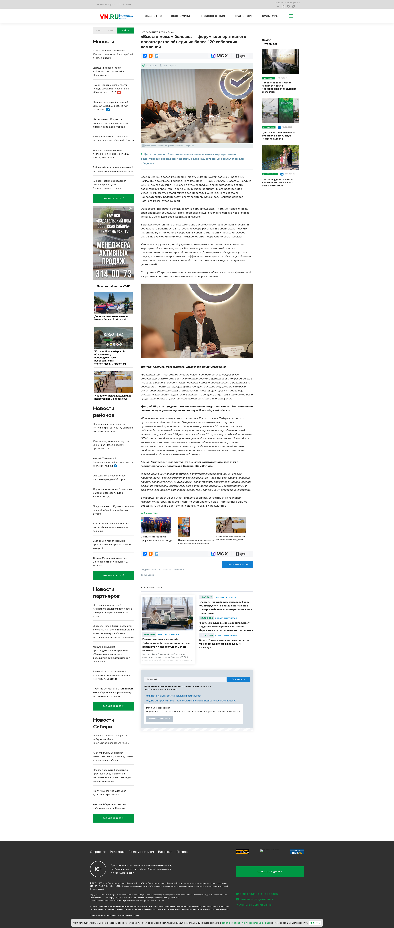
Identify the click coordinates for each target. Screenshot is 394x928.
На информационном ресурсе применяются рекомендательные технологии (124, 906)
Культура (270, 16)
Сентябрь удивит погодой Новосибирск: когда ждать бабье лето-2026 (278, 182)
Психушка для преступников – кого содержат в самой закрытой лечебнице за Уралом (190, 700)
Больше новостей (113, 198)
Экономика (180, 16)
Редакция (117, 852)
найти (125, 30)
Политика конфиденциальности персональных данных (114, 915)
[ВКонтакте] (145, 56)
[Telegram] (156, 56)
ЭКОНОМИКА (268, 127)
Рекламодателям (141, 852)
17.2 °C (117, 4)
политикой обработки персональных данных (246, 923)
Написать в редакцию (270, 872)
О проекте (98, 852)
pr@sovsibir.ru (133, 901)
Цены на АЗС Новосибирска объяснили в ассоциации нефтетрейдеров (278, 135)
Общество (153, 16)
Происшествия (212, 16)
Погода (182, 852)
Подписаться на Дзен (159, 719)
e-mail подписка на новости (259, 894)
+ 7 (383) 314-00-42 (128, 898)
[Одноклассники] (151, 56)
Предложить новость (237, 564)
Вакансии (165, 852)
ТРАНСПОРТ (268, 78)
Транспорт (243, 16)
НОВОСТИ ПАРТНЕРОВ (168, 635)
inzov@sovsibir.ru (171, 898)
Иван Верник (169, 65)
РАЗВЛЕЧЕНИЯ (270, 174)
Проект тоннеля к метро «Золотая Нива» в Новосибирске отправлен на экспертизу (279, 87)
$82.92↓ (127, 4)
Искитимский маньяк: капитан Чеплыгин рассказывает (172, 695)
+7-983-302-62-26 (156, 901)
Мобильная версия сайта (254, 904)
